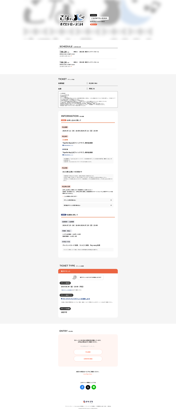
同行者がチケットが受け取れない (72, 205)
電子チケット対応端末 (67, 290)
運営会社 (109, 406)
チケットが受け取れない (70, 200)
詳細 (73, 308)
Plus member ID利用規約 (79, 406)
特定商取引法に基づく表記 (101, 406)
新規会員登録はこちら (68, 145)
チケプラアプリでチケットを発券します (76, 299)
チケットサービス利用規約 (90, 406)
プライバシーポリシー (69, 406)
